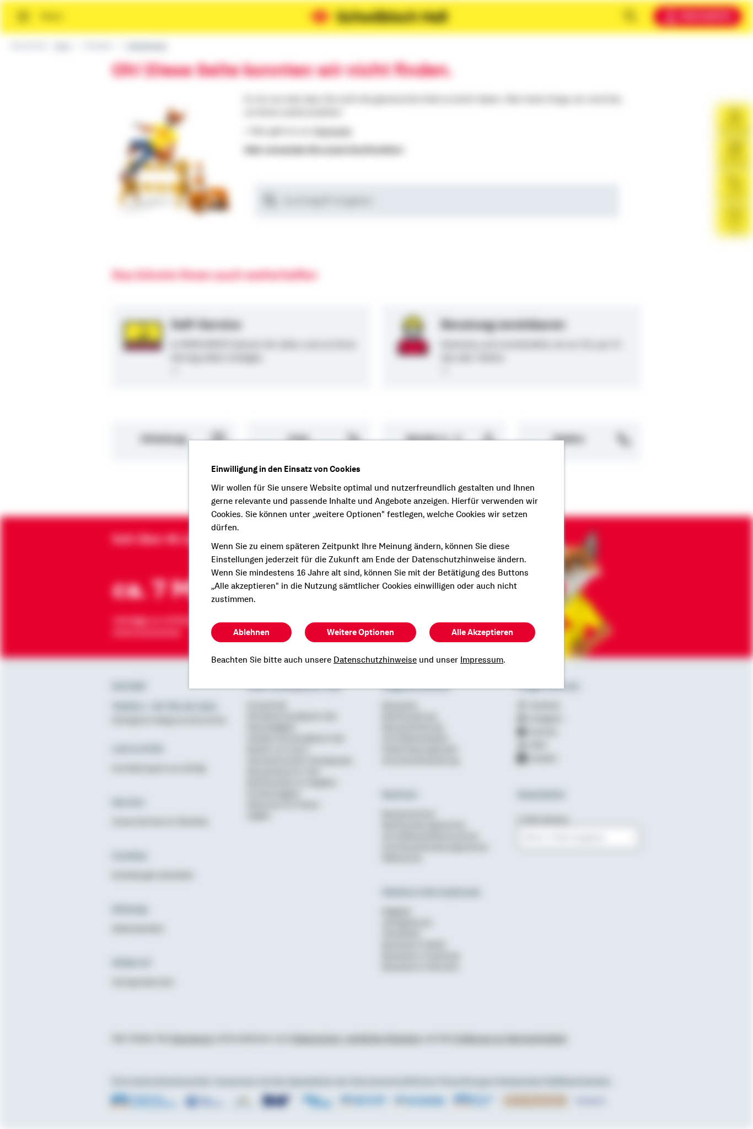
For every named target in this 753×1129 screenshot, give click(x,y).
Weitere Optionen (360, 632)
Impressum (481, 659)
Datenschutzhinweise (375, 659)
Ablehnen (251, 632)
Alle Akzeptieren (482, 632)
